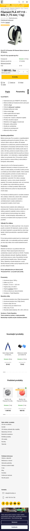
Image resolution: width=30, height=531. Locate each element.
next (28, 347)
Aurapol (7, 22)
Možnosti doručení (6, 63)
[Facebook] (3, 503)
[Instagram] (7, 503)
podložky (10, 289)
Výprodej (4, 444)
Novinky (4, 441)
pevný (14, 122)
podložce (17, 107)
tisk (13, 111)
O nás (3, 468)
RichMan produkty (6, 436)
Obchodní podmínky (7, 463)
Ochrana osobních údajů (8, 465)
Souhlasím (14, 527)
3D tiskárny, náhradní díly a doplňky (11, 429)
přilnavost (11, 107)
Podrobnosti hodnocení (7, 20)
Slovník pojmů (5, 478)
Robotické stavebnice (7, 434)
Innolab (3, 427)
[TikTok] (11, 503)
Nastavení (14, 522)
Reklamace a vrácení (7, 460)
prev (1, 347)
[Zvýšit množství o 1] (27, 72)
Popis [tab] (7, 92)
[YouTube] (15, 503)
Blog (3, 470)
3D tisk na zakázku (6, 424)
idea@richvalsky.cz (10, 493)
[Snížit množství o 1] (19, 72)
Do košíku (15, 77)
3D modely (4, 439)
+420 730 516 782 (10, 497)
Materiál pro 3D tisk (7, 432)
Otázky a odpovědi (6, 458)
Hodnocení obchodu (7, 475)
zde (21, 518)
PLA (10, 105)
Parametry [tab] (20, 92)
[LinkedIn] (18, 503)
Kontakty (4, 473)
